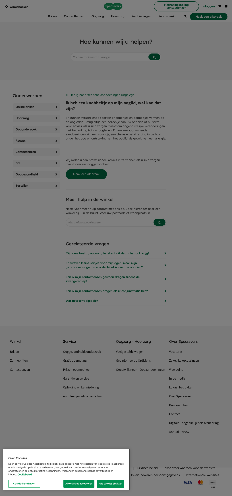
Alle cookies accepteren (78, 484)
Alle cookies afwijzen (110, 484)
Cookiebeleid (25, 475)
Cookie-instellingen (24, 484)
